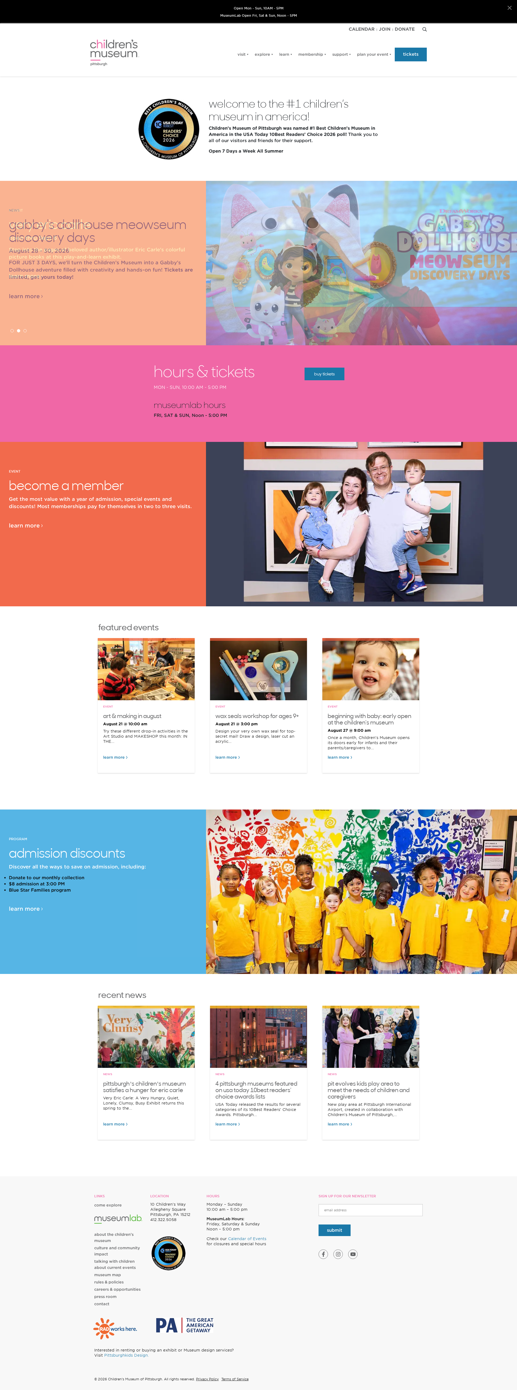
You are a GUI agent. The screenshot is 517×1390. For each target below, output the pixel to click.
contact (101, 1304)
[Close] (509, 8)
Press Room (105, 1296)
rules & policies (109, 1282)
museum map (107, 1275)
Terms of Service (235, 1379)
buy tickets (324, 374)
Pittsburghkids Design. (126, 1355)
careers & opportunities (117, 1289)
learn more (24, 276)
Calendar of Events (247, 1239)
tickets (410, 54)
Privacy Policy (207, 1379)
